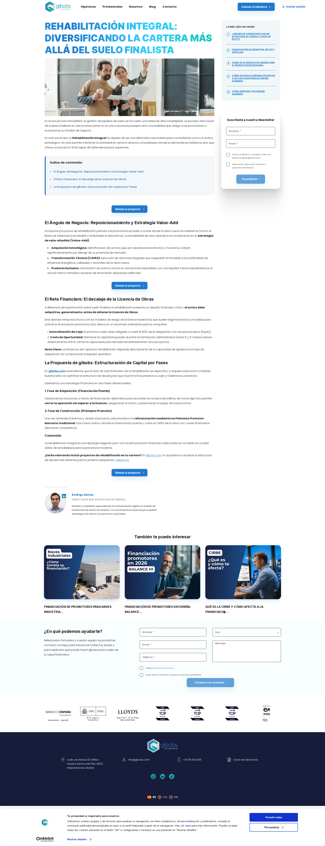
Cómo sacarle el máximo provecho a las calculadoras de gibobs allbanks (253, 78)
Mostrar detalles (77, 839)
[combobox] (246, 632)
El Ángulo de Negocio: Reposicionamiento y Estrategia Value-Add (98, 172)
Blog (152, 7)
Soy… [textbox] (218, 632)
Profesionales (112, 7)
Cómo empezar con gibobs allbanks (248, 92)
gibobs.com (154, 455)
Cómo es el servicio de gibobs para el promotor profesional (253, 64)
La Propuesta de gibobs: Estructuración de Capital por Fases (95, 187)
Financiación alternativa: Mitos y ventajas (253, 51)
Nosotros (135, 7)
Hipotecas (88, 7)
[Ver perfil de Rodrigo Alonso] (55, 503)
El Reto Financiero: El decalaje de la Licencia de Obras (89, 179)
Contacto (169, 7)
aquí (188, 825)
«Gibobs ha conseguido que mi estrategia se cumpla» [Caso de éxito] (251, 36)
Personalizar (271, 827)
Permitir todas (273, 817)
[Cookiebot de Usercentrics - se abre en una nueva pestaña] (45, 839)
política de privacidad (164, 668)
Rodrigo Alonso (82, 495)
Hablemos (122, 460)
